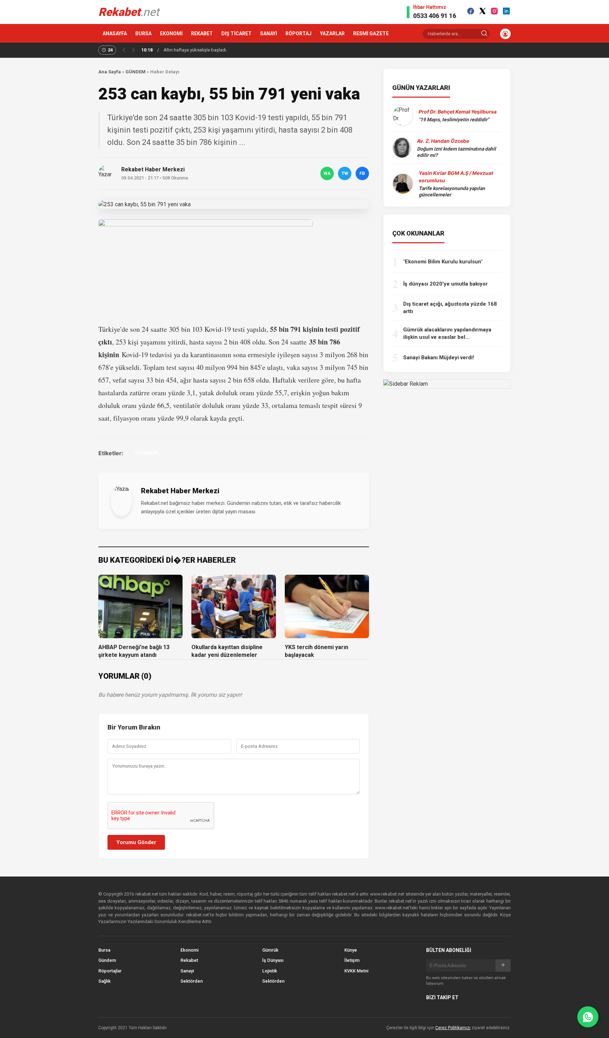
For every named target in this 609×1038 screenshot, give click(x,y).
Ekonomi (189, 950)
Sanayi (187, 970)
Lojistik (269, 970)
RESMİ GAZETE (371, 33)
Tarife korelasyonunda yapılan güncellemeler (452, 191)
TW (345, 173)
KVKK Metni (356, 970)
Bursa (104, 950)
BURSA (143, 33)
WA (327, 173)
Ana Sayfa (109, 71)
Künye (350, 950)
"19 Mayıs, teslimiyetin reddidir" (454, 119)
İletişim (351, 960)
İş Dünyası (272, 960)
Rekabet (189, 960)
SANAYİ (268, 33)
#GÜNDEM (146, 453)
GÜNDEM (135, 71)
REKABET (202, 33)
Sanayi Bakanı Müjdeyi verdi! (438, 357)
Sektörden (191, 981)
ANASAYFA (115, 33)
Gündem (107, 960)
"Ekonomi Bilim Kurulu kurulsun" (442, 261)
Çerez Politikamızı (452, 1027)
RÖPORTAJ (298, 33)
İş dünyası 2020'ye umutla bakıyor (445, 284)
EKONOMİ (171, 33)
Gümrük (270, 950)
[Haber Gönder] (587, 1016)
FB (362, 173)
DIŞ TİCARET (236, 33)
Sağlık (104, 981)
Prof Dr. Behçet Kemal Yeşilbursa (458, 112)
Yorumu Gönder (136, 842)
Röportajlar (110, 970)
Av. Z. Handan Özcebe (443, 141)
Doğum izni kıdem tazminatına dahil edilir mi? (456, 152)
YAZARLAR (332, 33)
